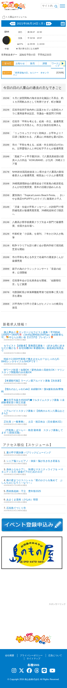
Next (62, 63)
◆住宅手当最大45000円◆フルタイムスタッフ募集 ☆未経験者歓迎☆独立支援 (33, 401)
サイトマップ (33, 658)
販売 (32, 63)
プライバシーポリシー (31, 655)
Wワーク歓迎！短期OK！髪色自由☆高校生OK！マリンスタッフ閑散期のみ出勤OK (32, 371)
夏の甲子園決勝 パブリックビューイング (28, 452)
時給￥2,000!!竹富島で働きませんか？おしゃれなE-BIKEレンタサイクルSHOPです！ (30, 360)
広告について (55, 655)
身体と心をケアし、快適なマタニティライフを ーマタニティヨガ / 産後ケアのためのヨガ (32, 470)
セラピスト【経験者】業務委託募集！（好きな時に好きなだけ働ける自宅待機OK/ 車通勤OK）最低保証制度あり (33, 348)
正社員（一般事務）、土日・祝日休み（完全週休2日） (34, 421)
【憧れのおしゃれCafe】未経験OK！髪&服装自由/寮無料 (32, 390)
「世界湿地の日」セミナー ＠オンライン (31, 74)
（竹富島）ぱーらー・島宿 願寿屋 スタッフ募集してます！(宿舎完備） (32, 431)
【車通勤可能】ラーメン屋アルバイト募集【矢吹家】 (33, 380)
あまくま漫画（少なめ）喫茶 (22, 499)
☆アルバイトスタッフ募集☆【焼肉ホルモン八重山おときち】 (33, 412)
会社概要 (9, 655)
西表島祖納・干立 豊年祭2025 (23, 491)
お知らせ (20, 63)
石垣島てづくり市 (16, 508)
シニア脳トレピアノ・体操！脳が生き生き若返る (33, 461)
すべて (7, 63)
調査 (45, 63)
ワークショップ (57, 64)
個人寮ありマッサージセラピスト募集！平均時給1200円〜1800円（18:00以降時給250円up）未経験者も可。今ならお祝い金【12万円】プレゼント (32, 335)
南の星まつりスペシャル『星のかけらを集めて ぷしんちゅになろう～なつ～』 (31, 481)
